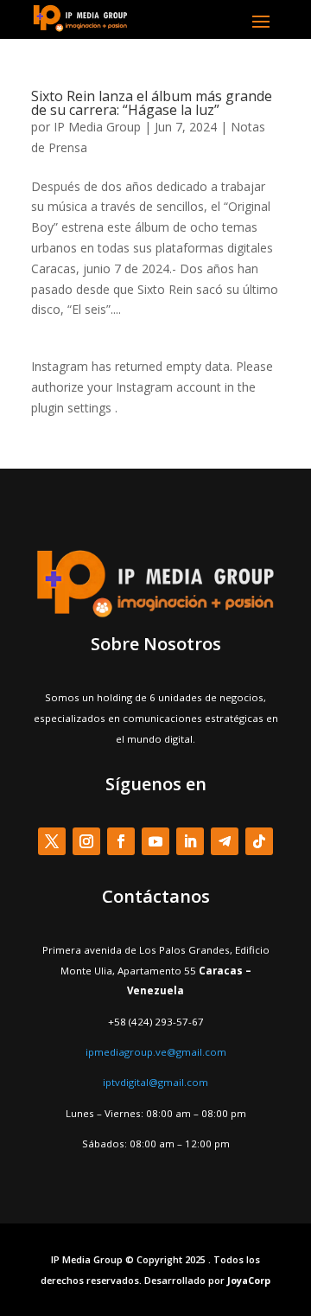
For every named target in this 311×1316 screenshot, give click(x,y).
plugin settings (73, 407)
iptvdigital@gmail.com (155, 1082)
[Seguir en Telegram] (224, 841)
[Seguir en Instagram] (86, 841)
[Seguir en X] (52, 841)
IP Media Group (97, 126)
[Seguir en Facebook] (121, 841)
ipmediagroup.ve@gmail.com (156, 1051)
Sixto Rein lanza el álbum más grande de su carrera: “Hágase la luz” (151, 102)
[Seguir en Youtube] (155, 841)
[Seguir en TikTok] (259, 841)
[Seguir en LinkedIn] (190, 841)
